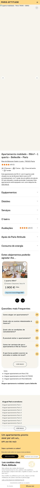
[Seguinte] (37, 77)
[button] (20, 192)
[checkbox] (37, 8)
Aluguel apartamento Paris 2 (12, 407)
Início (5, 371)
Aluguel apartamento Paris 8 (12, 423)
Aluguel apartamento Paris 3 (12, 410)
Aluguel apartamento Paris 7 (12, 420)
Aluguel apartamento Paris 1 (11, 405)
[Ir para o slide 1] (14, 274)
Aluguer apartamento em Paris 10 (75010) (18, 376)
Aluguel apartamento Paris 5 (12, 415)
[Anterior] (3, 77)
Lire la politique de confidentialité (13, 480)
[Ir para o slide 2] (16, 274)
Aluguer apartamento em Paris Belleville (18, 379)
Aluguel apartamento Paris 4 (12, 413)
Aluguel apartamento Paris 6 (12, 418)
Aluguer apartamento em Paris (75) (16, 374)
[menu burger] (37, 2)
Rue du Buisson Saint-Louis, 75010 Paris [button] (18, 161)
